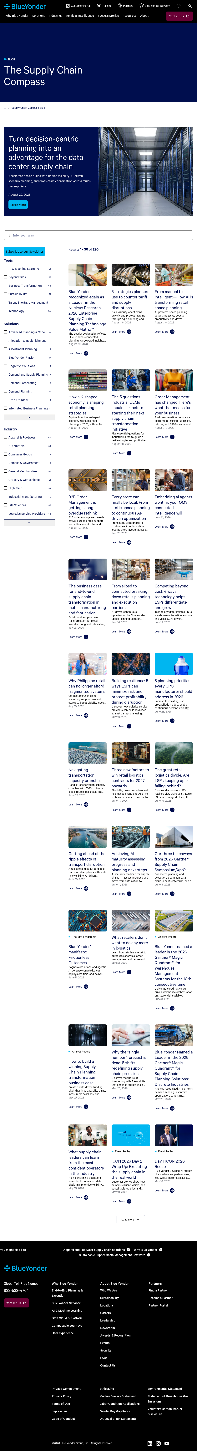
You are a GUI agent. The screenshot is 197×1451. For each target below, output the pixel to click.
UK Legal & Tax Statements (118, 1419)
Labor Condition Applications (120, 1404)
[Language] (179, 7)
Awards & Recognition (115, 1335)
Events (105, 1343)
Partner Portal (158, 1305)
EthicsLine (107, 1389)
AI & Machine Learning (67, 1310)
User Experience (63, 1333)
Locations (107, 1305)
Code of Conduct (63, 1419)
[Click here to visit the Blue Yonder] (5, 108)
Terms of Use (61, 1404)
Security (106, 1350)
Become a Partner (161, 1298)
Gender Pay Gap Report (116, 1411)
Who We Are (108, 1290)
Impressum (59, 1411)
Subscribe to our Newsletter (24, 251)
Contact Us (108, 1365)
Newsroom (107, 1328)
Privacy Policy (61, 1396)
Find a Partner (158, 1290)
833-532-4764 (16, 1290)
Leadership (107, 1320)
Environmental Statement (165, 1389)
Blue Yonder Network (66, 1303)
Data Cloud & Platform (67, 1318)
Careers (105, 1313)
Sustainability (109, 1298)
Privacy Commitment (66, 1389)
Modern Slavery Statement (118, 1396)
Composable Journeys (67, 1325)
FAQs (104, 1358)
